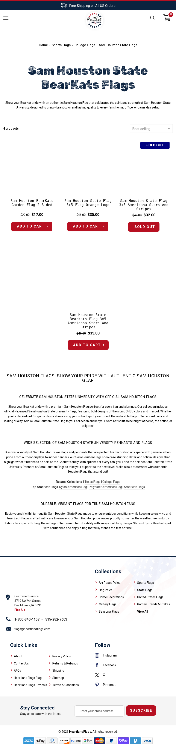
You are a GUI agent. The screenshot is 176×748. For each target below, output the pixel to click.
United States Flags (150, 597)
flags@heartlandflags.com (32, 629)
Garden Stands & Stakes (153, 604)
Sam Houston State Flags (118, 45)
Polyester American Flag (105, 487)
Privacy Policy (61, 656)
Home (43, 45)
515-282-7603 (56, 619)
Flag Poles (105, 590)
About (18, 656)
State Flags (144, 590)
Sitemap (58, 678)
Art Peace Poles (109, 582)
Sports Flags (61, 45)
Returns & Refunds (65, 663)
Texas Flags (92, 481)
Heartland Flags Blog (28, 678)
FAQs (17, 670)
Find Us (19, 610)
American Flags (134, 487)
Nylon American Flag (73, 487)
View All (142, 611)
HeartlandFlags (80, 731)
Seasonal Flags (109, 611)
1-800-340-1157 (26, 619)
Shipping (58, 670)
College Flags (84, 45)
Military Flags (107, 604)
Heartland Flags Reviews (30, 685)
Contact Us (21, 663)
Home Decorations (111, 597)
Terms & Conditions (65, 685)
